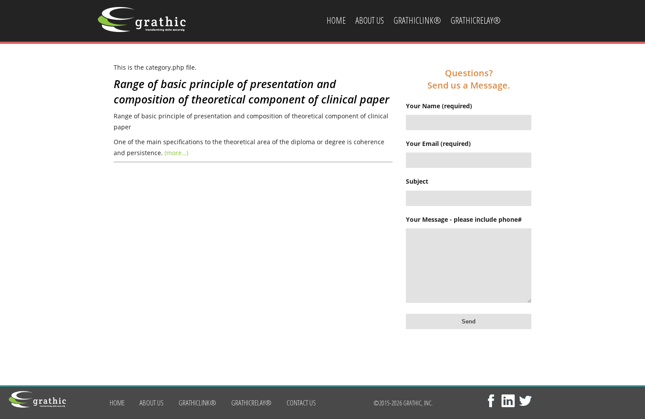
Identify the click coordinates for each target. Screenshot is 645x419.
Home (336, 20)
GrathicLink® (417, 20)
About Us (369, 20)
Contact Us (344, 62)
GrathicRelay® (476, 20)
